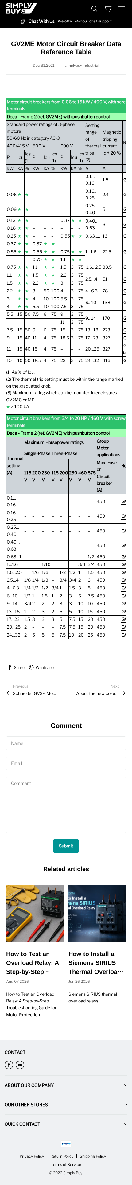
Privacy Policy (32, 1156)
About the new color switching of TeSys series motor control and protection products (97, 693)
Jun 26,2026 (79, 981)
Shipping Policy (93, 1156)
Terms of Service (66, 1164)
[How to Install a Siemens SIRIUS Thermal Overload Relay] (97, 914)
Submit (66, 845)
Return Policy (61, 1156)
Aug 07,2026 (17, 981)
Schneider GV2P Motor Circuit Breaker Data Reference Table (34, 693)
